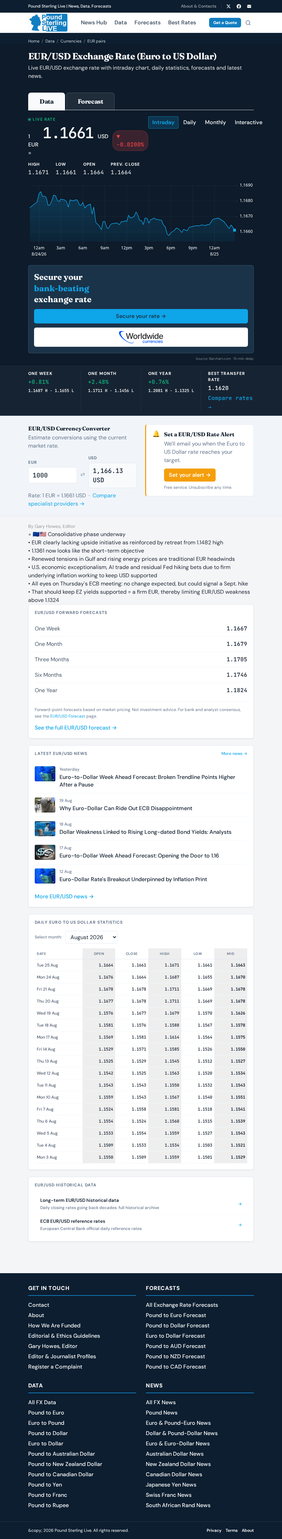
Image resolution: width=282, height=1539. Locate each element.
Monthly (215, 122)
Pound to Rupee (48, 1505)
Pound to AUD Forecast (176, 1346)
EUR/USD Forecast (67, 716)
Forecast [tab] (90, 101)
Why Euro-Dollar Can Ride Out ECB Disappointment (125, 808)
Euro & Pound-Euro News (178, 1422)
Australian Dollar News (175, 1453)
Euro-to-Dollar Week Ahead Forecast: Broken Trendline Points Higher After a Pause (147, 780)
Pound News (161, 1412)
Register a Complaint (55, 1366)
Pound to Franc (47, 1495)
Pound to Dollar (48, 1433)
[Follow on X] (228, 6)
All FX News (161, 1402)
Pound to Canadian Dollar (61, 1474)
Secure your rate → (141, 316)
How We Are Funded (54, 1325)
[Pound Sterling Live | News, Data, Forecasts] (47, 23)
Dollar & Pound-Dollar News (182, 1433)
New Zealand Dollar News (178, 1464)
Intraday (163, 122)
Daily (189, 122)
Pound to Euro (46, 1412)
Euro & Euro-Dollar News (178, 1443)
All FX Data (42, 1402)
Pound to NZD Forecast (175, 1356)
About (36, 1315)
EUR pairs (96, 41)
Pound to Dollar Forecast (177, 1325)
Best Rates (182, 22)
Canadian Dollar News (174, 1474)
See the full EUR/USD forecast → (76, 727)
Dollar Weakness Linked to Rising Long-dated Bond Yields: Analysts (145, 832)
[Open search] (248, 22)
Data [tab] (47, 101)
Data (121, 22)
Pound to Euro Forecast (176, 1315)
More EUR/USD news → (64, 896)
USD (92, 458)
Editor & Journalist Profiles (62, 1356)
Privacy (214, 1530)
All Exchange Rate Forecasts (182, 1305)
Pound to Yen (45, 1484)
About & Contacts (198, 6)
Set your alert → (190, 474)
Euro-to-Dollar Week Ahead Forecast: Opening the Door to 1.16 (139, 855)
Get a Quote (225, 22)
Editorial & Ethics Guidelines (64, 1335)
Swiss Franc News (169, 1495)
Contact (38, 1305)
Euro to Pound (46, 1422)
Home (34, 41)
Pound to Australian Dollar (61, 1453)
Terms (232, 1530)
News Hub (94, 22)
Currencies (71, 41)
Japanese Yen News (171, 1484)
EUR (32, 462)
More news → (234, 753)
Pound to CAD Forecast (176, 1366)
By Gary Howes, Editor (51, 526)
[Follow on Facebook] (238, 6)
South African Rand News (178, 1505)
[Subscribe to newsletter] (249, 6)
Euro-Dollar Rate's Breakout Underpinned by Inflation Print (133, 879)
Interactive (248, 122)
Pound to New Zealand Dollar (65, 1464)
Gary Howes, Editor (52, 1346)
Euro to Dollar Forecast (175, 1335)
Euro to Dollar (45, 1443)
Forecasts (147, 22)
